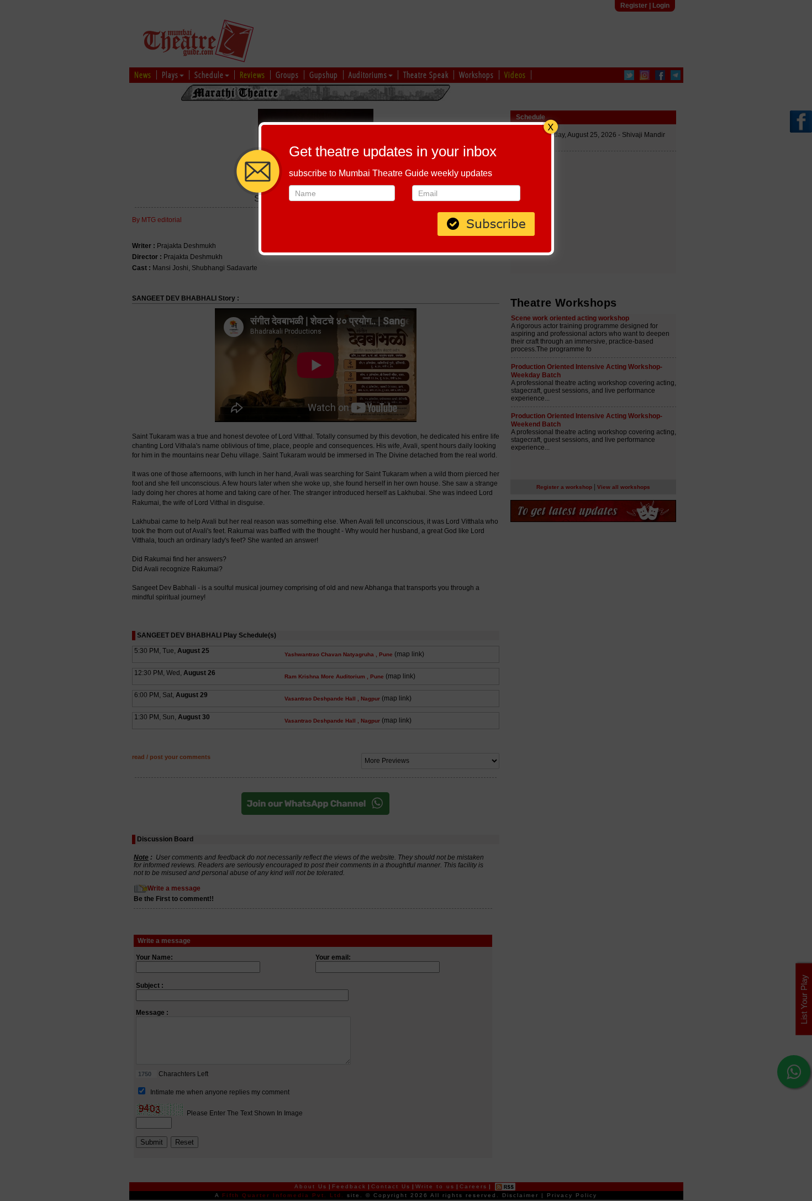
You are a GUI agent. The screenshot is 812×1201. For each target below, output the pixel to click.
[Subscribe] (486, 223)
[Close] (551, 125)
